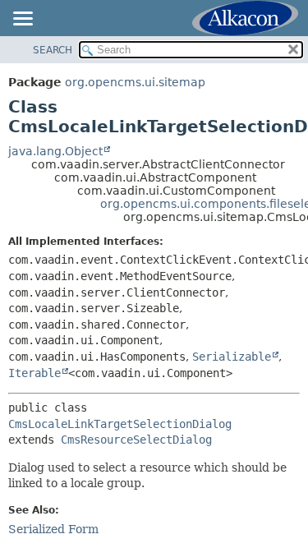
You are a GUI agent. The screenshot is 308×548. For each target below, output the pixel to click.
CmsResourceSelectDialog (136, 439)
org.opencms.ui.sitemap (135, 82)
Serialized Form (53, 529)
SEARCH (52, 50)
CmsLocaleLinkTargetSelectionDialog (120, 424)
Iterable (34, 373)
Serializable (231, 356)
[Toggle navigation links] (22, 19)
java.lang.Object (55, 151)
